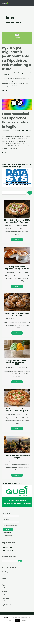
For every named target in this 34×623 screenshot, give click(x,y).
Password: (6, 519)
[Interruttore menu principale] (30, 3)
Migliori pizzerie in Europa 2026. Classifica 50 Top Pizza (17, 410)
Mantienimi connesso (10, 525)
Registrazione (7, 532)
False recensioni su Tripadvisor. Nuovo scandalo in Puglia (15, 120)
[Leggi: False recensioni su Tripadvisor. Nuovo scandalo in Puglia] (17, 104)
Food (16, 73)
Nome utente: (7, 513)
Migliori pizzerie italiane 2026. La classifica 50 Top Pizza (17, 221)
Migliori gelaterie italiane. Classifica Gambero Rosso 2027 (17, 362)
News (11, 130)
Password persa (7, 535)
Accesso (7, 529)
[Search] (29, 193)
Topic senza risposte (8, 550)
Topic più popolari (7, 547)
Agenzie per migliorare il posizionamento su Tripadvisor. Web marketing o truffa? (16, 58)
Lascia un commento (8, 73)
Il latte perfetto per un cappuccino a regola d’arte (17, 268)
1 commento (5, 130)
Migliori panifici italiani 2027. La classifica (17, 314)
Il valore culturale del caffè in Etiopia (17, 456)
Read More (17, 239)
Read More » (5, 90)
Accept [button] (17, 620)
